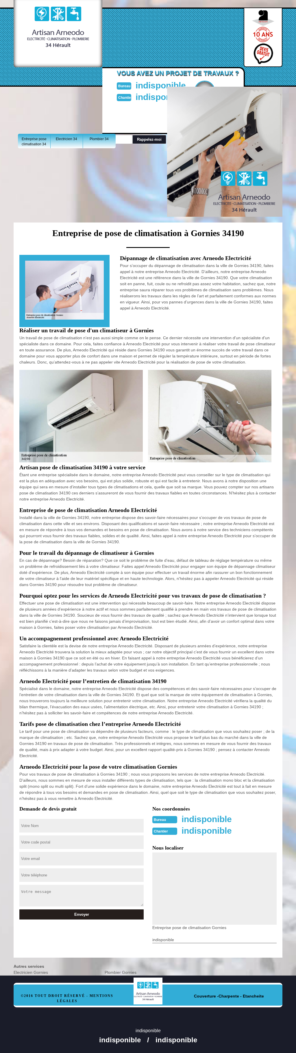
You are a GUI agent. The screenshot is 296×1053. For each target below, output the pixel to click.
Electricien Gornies (31, 972)
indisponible (161, 85)
